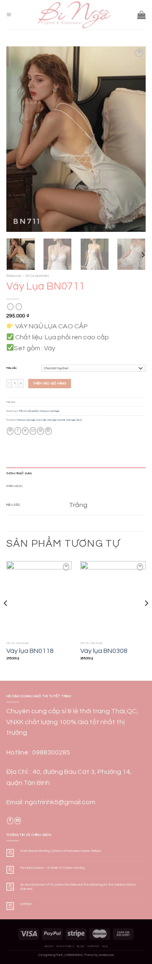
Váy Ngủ (54, 411)
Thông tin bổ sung (19, 473)
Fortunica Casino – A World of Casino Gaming (52, 868)
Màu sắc (11, 368)
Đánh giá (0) (14, 486)
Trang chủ (14, 275)
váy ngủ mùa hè (56, 420)
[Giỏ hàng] (141, 14)
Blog (80, 946)
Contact (93, 946)
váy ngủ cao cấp (36, 420)
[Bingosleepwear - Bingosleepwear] (74, 15)
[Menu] (8, 15)
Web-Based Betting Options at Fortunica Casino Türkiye (60, 851)
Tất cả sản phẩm (37, 275)
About (49, 946)
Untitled (25, 904)
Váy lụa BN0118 (30, 650)
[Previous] (19, 139)
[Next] (132, 139)
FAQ (105, 946)
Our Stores (65, 946)
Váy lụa (44, 411)
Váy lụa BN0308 (104, 650)
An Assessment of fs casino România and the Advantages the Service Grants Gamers (78, 887)
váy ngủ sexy (74, 420)
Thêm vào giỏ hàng (50, 383)
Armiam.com (106, 955)
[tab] (76, 473)
